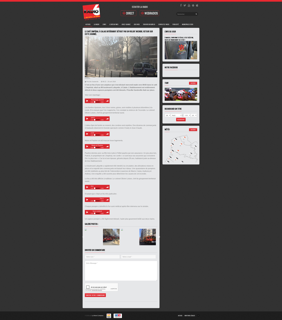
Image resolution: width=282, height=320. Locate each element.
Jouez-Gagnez (126, 24)
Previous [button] (83, 237)
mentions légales (190, 315)
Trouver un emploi (149, 24)
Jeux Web (137, 24)
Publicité (176, 24)
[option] (94, 237)
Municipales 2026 (187, 24)
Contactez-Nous (163, 24)
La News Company (97, 315)
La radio (96, 24)
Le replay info (113, 24)
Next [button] (159, 237)
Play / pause (87, 101)
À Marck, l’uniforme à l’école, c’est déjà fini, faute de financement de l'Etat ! (179, 38)
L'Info (104, 24)
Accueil (88, 24)
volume (107, 101)
